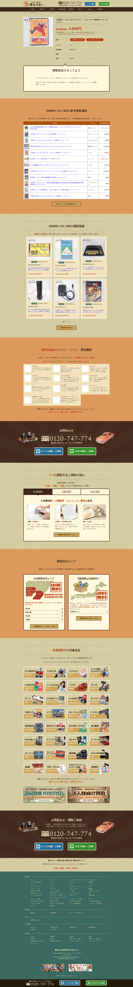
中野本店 (71, 936)
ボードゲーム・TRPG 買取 (95, 903)
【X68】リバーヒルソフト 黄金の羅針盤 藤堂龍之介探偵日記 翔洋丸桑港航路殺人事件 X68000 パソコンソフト (57, 183)
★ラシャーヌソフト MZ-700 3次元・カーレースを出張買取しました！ (66, 269)
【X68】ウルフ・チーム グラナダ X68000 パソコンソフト (48, 134)
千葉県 (68, 868)
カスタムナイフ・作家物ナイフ (57, 895)
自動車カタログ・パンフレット (57, 893)
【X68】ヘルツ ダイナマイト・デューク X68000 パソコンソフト (50, 152)
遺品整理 (52, 905)
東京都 (56, 868)
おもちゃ (33, 879)
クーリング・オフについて (75, 941)
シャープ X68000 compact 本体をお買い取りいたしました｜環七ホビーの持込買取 (39, 310)
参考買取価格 (61, 9)
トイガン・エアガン (35, 888)
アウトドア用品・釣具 (36, 895)
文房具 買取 (92, 895)
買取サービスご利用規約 (95, 938)
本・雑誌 (71, 890)
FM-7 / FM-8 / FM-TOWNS (37, 901)
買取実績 (52, 9)
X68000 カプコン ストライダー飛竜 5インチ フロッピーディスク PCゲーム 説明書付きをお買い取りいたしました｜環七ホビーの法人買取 (94, 311)
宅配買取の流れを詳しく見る (89, 618)
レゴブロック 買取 (35, 903)
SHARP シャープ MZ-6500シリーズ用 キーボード (45, 159)
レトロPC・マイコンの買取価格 (48, 12)
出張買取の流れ (54, 927)
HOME (33, 9)
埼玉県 (62, 868)
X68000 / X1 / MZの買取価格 (65, 12)
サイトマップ (34, 943)
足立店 (51, 938)
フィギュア (52, 879)
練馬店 (90, 936)
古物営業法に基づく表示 (56, 941)
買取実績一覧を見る (66, 327)
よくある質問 (53, 929)
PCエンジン (53, 886)
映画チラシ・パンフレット (37, 893)
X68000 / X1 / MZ (77, 40)
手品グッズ (33, 905)
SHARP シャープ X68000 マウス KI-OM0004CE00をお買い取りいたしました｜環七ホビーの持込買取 (66, 311)
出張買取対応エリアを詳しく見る (44, 626)
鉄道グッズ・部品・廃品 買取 (57, 903)
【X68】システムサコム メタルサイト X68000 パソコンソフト (49, 140)
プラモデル (72, 882)
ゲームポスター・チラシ (75, 886)
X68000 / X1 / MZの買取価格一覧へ (66, 204)
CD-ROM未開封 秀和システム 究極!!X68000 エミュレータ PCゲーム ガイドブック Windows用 (55, 128)
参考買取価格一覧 (33, 12)
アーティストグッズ (74, 893)
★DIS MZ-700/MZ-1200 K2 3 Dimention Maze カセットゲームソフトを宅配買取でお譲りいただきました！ (39, 269)
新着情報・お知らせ (35, 920)
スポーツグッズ (73, 888)
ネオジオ (71, 884)
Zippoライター (73, 895)
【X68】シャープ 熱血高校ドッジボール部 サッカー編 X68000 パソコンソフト (54, 190)
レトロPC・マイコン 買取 (75, 899)
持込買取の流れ (92, 927)
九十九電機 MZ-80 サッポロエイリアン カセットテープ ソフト (49, 165)
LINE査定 (33, 929)
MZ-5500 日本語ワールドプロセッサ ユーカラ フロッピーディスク (51, 146)
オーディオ (52, 888)
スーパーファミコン (35, 886)
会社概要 (52, 936)
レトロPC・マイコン (94, 40)
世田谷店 (33, 938)
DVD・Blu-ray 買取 (35, 890)
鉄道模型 (91, 882)
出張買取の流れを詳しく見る (66, 534)
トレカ (90, 886)
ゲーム (51, 884)
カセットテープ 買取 (36, 899)
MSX (90, 899)
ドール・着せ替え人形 (36, 882)
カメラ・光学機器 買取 (75, 903)
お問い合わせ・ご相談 (74, 938)
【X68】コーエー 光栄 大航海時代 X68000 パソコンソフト (48, 177)
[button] (63, 321)
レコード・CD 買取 (54, 890)
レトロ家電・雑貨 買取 (94, 901)
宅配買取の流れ (73, 927)
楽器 (90, 893)
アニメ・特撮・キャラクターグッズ (78, 879)
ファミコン (91, 884)
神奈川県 (75, 868)
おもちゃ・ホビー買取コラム (76, 912)
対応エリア (81, 9)
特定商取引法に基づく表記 (37, 941)
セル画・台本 (92, 879)
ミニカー (52, 882)
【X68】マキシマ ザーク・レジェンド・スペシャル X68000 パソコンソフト (53, 171)
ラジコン (33, 884)
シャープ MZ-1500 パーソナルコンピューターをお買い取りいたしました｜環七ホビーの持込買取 (94, 268)
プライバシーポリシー (94, 941)
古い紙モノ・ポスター (94, 890)
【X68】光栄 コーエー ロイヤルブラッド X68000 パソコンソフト (50, 196)
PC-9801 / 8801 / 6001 (75, 901)
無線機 (90, 888)
